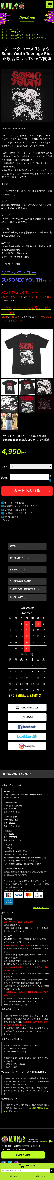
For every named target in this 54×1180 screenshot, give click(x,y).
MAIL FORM (23, 1154)
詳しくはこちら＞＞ (41, 907)
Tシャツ (22, 32)
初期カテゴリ (16, 29)
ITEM (13, 32)
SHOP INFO (16, 597)
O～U (43, 37)
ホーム (4, 29)
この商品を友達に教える (15, 509)
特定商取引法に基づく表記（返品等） (21, 506)
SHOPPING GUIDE (20, 581)
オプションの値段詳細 (14, 502)
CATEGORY (15, 34)
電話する (13, 1176)
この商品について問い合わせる (18, 513)
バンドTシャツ (31, 34)
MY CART (30, 1165)
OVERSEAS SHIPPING (22, 589)
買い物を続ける (11, 516)
